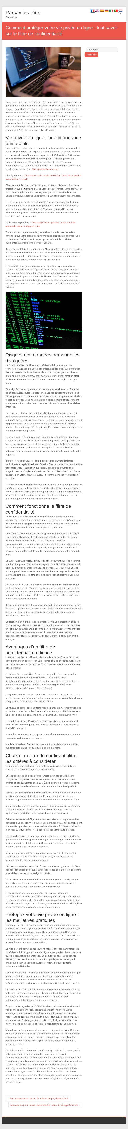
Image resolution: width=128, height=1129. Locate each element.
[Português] (116, 10)
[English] (97, 10)
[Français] (93, 10)
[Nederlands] (121, 10)
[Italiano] (111, 10)
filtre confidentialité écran (45, 169)
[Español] (102, 10)
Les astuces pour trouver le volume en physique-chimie (37, 1098)
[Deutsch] (107, 10)
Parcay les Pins (23, 12)
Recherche (92, 55)
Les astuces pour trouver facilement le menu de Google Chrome (45, 1105)
